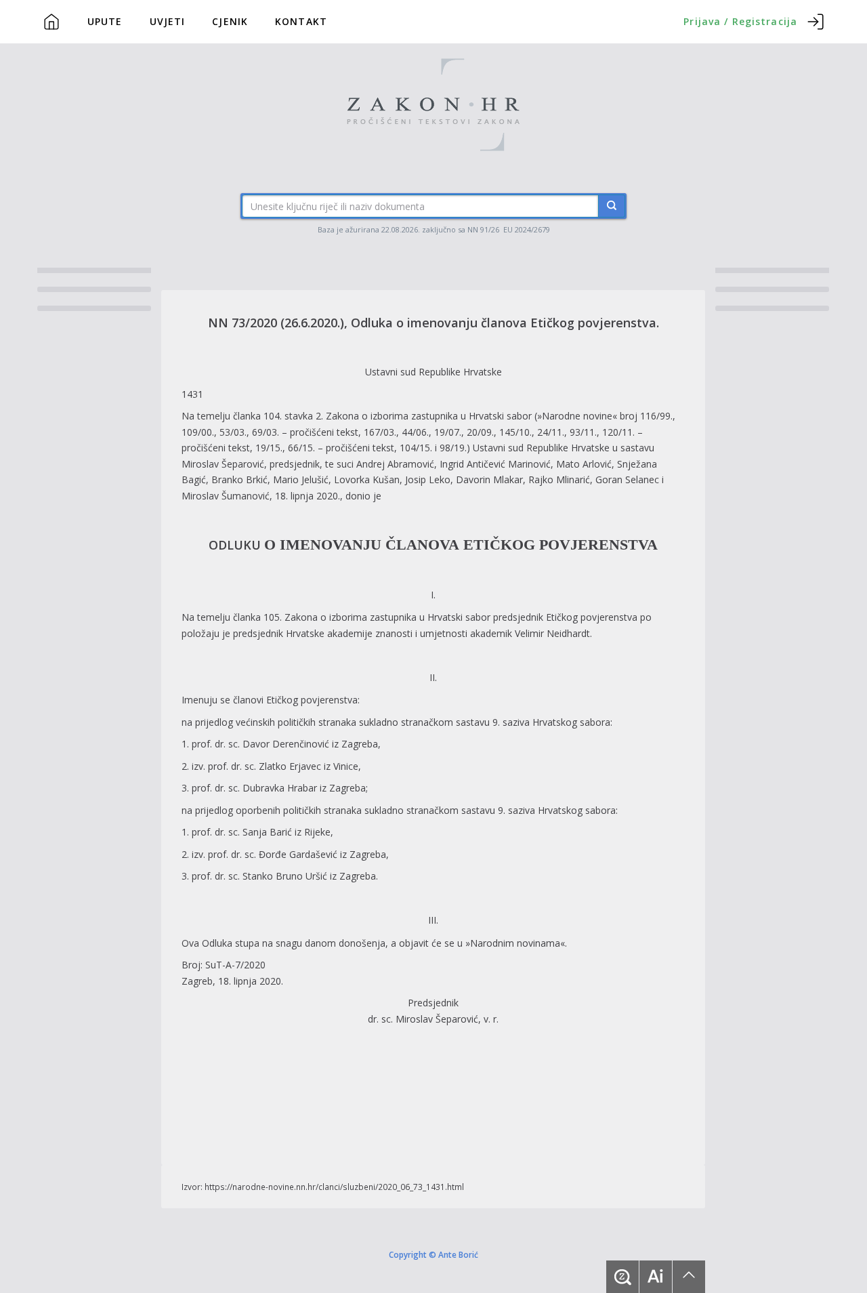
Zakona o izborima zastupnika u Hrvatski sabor (430, 415)
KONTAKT (301, 21)
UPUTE (105, 21)
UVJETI (168, 21)
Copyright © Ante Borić (433, 1253)
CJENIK (230, 21)
